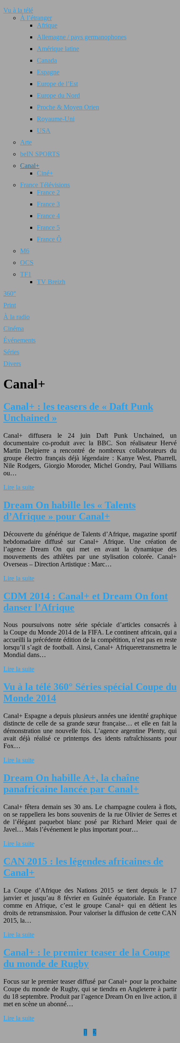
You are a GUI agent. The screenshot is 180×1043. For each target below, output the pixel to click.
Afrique (47, 25)
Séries (11, 351)
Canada (47, 60)
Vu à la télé (18, 10)
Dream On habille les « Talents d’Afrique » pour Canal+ (69, 511)
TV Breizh (51, 281)
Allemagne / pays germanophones (81, 37)
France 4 (48, 215)
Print (9, 305)
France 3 (48, 204)
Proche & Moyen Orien (68, 107)
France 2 (48, 192)
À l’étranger (36, 17)
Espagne (48, 72)
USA (44, 130)
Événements (19, 340)
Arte (26, 142)
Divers (12, 363)
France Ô (49, 239)
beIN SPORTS (40, 153)
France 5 (48, 227)
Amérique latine (58, 48)
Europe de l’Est (57, 83)
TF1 (25, 274)
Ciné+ (45, 173)
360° (9, 293)
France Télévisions (45, 184)
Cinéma (13, 328)
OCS (26, 262)
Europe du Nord (58, 95)
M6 (24, 250)
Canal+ (29, 165)
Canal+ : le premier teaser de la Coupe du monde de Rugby (86, 958)
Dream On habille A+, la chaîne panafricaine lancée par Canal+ (71, 783)
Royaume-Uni (56, 118)
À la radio (16, 316)
